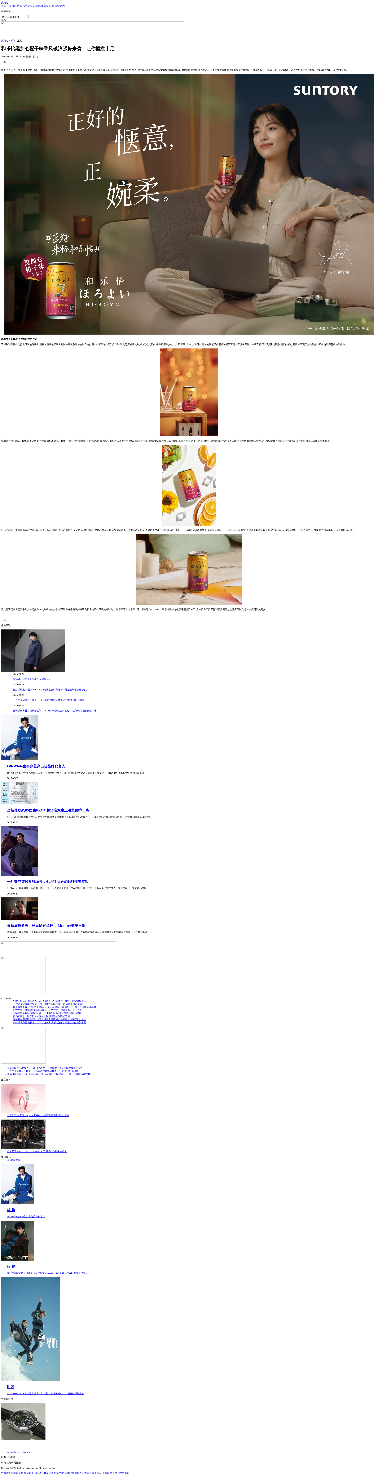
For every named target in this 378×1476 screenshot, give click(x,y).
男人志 (113, 1473)
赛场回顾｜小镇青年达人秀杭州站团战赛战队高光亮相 (41, 1016)
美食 (57, 5)
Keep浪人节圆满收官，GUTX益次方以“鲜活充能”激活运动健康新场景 (49, 1022)
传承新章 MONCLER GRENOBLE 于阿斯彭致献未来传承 (37, 1151)
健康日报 (69, 1473)
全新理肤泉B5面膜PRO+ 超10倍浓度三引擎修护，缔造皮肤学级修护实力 (51, 689)
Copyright (25, 1452)
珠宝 (30, 5)
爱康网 (105, 1473)
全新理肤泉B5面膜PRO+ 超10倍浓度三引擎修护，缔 (48, 810)
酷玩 (40, 5)
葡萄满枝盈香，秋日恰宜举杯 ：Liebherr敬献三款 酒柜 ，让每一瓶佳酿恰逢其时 (54, 710)
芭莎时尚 (43, 1473)
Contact (16, 1452)
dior (9, 1160)
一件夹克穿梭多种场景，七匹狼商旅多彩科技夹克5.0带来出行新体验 (48, 700)
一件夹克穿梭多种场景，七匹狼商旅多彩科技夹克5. (47, 882)
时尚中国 (15, 1160)
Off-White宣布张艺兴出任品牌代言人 (32, 679)
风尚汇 (4, 2)
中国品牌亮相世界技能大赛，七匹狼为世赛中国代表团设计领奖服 (47, 1013)
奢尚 (14, 5)
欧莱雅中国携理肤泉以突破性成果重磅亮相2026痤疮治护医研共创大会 (49, 1019)
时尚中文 (59, 1473)
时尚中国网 (123, 1473)
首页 (3, 5)
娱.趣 (51, 5)
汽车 (24, 5)
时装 (8, 5)
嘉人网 (27, 1473)
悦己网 (34, 1473)
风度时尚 (97, 1473)
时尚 (51, 1473)
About (10, 1452)
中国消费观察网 (9, 1473)
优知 (20, 1473)
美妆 (46, 5)
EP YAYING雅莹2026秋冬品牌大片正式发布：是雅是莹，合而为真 (47, 1010)
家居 (35, 5)
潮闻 (62, 5)
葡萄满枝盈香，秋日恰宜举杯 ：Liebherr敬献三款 (46, 925)
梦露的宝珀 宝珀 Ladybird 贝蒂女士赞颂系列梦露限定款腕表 (38, 1115)
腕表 (19, 5)
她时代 (78, 1473)
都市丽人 (87, 1473)
